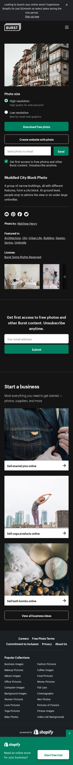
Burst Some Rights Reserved (22, 256)
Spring (8, 242)
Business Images (13, 664)
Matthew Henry (27, 223)
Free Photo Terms (43, 638)
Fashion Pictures (46, 664)
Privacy (47, 643)
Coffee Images (45, 670)
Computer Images (14, 687)
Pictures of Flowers (48, 705)
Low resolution (19, 112)
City (24, 237)
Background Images (15, 693)
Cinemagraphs (45, 693)
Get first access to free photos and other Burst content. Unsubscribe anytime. (36, 163)
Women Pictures (13, 699)
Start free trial (53, 754)
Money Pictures (46, 681)
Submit (36, 349)
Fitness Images (45, 711)
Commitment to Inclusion (22, 643)
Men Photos (43, 699)
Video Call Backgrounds (50, 717)
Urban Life (35, 237)
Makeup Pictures (13, 670)
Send (61, 151)
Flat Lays (42, 687)
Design (60, 237)
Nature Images (12, 675)
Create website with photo (36, 139)
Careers (23, 638)
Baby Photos (11, 717)
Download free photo (36, 126)
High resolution (19, 101)
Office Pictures (12, 681)
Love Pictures (12, 705)
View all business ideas (36, 615)
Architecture (12, 237)
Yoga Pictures (12, 711)
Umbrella (20, 242)
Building (49, 237)
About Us (61, 643)
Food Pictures (45, 675)
